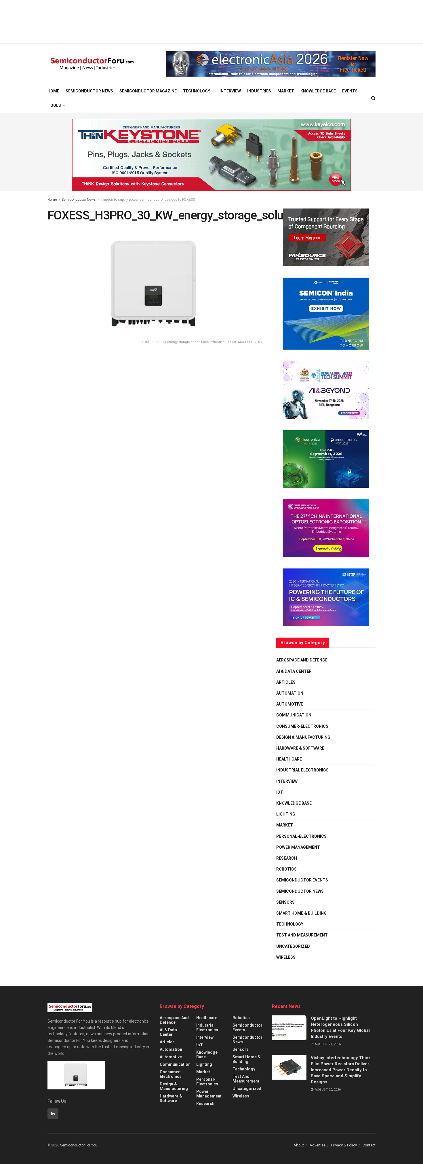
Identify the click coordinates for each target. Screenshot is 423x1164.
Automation (289, 693)
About (299, 1145)
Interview (230, 91)
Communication (293, 715)
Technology (196, 91)
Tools (54, 105)
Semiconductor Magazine (148, 91)
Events (350, 91)
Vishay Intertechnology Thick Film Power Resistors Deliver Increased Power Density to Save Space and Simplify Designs (341, 1070)
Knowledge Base (318, 91)
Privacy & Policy (344, 1145)
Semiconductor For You (78, 1145)
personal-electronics (301, 836)
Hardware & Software (300, 748)
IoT (279, 792)
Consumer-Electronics (302, 726)
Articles (286, 682)
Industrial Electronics (302, 770)
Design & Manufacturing (303, 737)
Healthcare (289, 759)
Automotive (289, 704)
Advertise (317, 1145)
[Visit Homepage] (92, 64)
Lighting (285, 814)
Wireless (286, 957)
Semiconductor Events (302, 880)
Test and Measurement (302, 935)
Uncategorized (293, 946)
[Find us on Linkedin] (52, 1113)
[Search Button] (373, 98)
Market (285, 91)
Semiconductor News (89, 91)
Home (53, 91)
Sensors (285, 902)
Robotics (286, 869)
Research (286, 858)
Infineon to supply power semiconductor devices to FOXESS (147, 200)
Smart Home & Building (301, 913)
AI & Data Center (294, 671)
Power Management (298, 847)
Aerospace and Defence (301, 660)
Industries (259, 91)
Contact (369, 1145)
